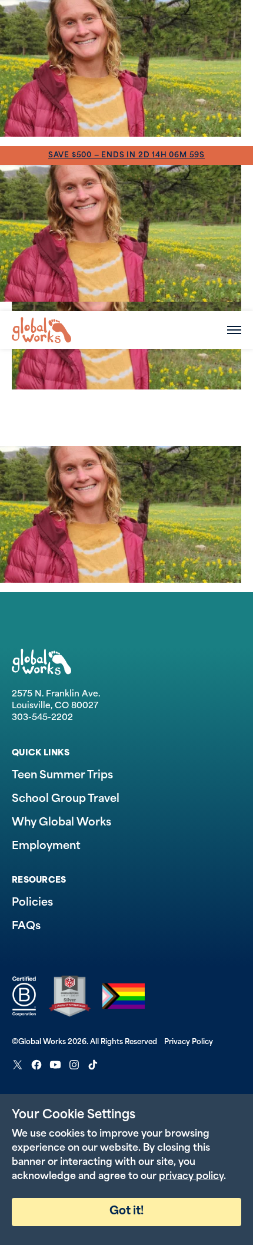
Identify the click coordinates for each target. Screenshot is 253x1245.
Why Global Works (61, 823)
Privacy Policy (188, 1042)
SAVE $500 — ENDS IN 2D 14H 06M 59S (126, 155)
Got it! (126, 1211)
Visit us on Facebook (36, 1065)
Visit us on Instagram (74, 1065)
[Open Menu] (234, 330)
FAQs (26, 927)
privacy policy (191, 1176)
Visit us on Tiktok (93, 1065)
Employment (46, 846)
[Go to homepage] (41, 330)
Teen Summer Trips (62, 776)
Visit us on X (18, 1065)
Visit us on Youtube (55, 1065)
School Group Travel (65, 799)
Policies (32, 903)
